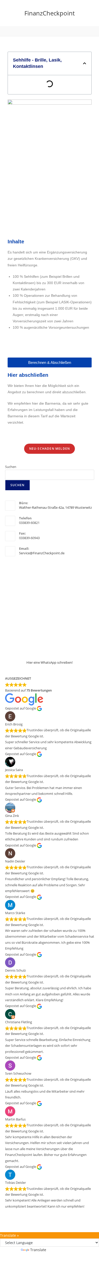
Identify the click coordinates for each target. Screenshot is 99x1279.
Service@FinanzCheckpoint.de (41, 553)
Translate (38, 1249)
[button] (84, 63)
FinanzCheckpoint (49, 13)
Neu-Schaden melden (49, 448)
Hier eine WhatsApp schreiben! (49, 662)
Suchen (10, 466)
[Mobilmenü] (49, 31)
